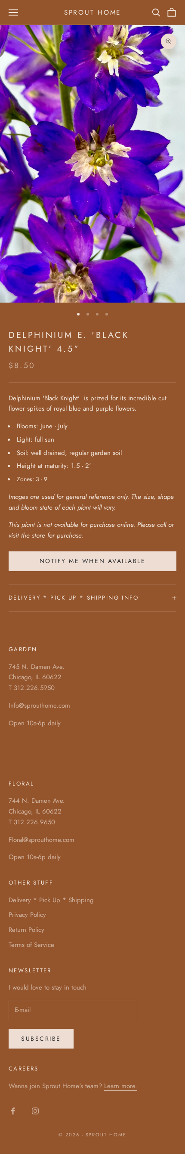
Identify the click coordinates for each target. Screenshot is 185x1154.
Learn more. (120, 1086)
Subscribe (41, 1038)
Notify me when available (92, 561)
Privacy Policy (27, 914)
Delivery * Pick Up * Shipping (51, 900)
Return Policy (26, 929)
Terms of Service (31, 945)
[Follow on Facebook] (13, 1111)
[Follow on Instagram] (35, 1111)
